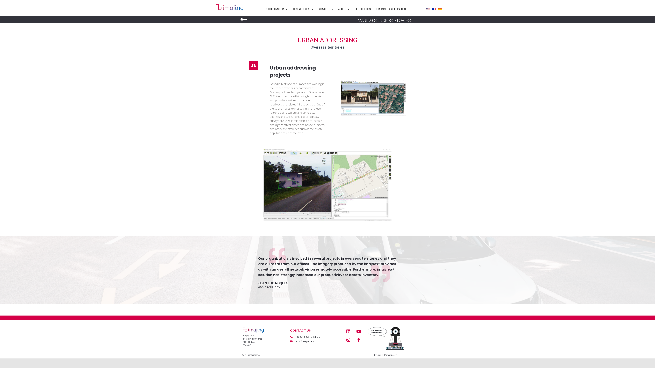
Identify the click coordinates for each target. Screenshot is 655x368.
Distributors (363, 9)
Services (323, 9)
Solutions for (275, 9)
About (342, 9)
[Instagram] (348, 339)
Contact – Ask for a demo (391, 9)
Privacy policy (390, 355)
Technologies (301, 9)
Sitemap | (378, 355)
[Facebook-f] (358, 339)
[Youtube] (358, 331)
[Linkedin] (348, 331)
